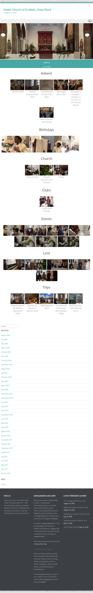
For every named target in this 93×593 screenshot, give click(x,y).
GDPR (43, 582)
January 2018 (5, 436)
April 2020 (4, 389)
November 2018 (7, 415)
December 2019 (6, 394)
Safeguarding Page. (40, 544)
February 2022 (6, 377)
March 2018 (5, 431)
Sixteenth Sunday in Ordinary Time (75, 521)
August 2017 (5, 452)
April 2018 (4, 427)
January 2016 (5, 473)
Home (44, 66)
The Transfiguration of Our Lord (74, 501)
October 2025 (6, 352)
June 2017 (4, 461)
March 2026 (5, 348)
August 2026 (5, 335)
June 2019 (4, 402)
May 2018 (4, 423)
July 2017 (4, 456)
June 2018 (4, 419)
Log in (3, 484)
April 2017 (4, 469)
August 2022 (5, 369)
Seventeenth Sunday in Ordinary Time (76, 514)
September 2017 (7, 448)
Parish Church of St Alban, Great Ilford (27, 9)
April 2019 (4, 410)
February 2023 (6, 360)
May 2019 (4, 406)
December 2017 (6, 440)
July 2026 (4, 339)
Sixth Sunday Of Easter (71, 527)
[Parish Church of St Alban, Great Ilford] (46, 58)
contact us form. (39, 536)
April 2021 (4, 381)
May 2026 (4, 344)
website (54, 519)
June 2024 (4, 356)
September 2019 (7, 398)
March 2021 (5, 385)
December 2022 (6, 364)
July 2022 (4, 373)
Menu (46, 21)
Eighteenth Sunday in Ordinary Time (76, 507)
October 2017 (6, 444)
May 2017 (4, 465)
